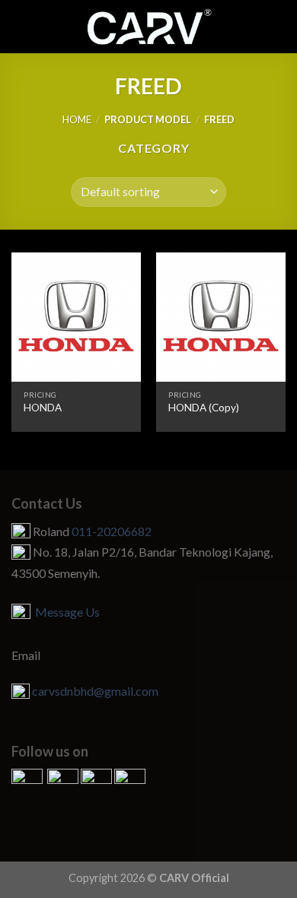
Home (76, 119)
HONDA (43, 407)
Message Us (65, 611)
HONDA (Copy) (203, 407)
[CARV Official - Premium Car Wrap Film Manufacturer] (149, 26)
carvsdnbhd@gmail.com (95, 691)
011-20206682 (112, 531)
